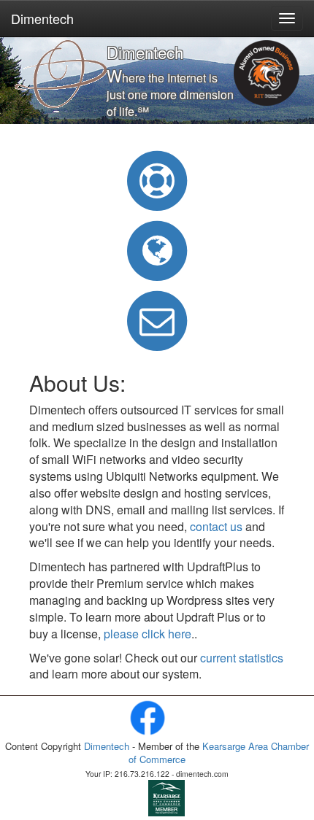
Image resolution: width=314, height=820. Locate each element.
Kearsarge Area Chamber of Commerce (219, 753)
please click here (147, 633)
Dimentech (42, 18)
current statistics (241, 657)
